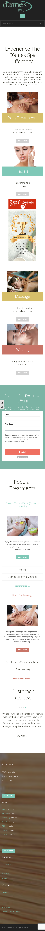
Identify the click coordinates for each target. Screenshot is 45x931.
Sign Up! (22, 452)
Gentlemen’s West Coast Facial (22, 662)
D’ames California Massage (22, 576)
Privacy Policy (6, 907)
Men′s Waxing (22, 669)
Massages (5, 873)
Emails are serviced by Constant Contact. (19, 442)
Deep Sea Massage (22, 595)
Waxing (22, 569)
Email (7, 414)
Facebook (5, 892)
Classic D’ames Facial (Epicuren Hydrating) (22, 504)
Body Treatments (8, 864)
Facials (4, 869)
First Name (9, 424)
